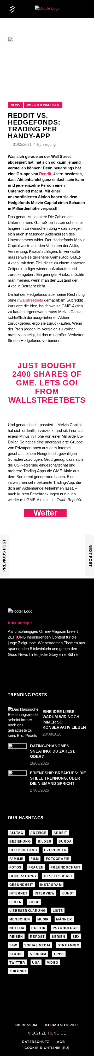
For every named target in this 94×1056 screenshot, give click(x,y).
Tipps (59, 954)
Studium (38, 954)
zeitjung (49, 144)
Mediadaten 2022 (62, 1025)
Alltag (16, 833)
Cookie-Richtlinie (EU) (47, 1048)
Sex (76, 937)
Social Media (37, 945)
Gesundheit (21, 885)
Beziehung (20, 841)
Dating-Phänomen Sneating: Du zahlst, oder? (52, 751)
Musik (43, 919)
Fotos (15, 867)
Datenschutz (35, 1042)
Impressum (26, 1025)
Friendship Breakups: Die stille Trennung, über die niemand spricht (58, 778)
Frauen (36, 867)
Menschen (19, 919)
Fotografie (57, 859)
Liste (58, 911)
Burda (65, 841)
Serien (58, 937)
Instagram (51, 885)
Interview (45, 893)
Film (35, 859)
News (15, 105)
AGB (61, 1042)
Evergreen (55, 850)
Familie (16, 859)
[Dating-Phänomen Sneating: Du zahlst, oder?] (17, 749)
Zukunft (17, 971)
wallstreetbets (47, 400)
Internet (18, 893)
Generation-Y (23, 876)
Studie (16, 954)
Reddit (45, 173)
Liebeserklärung (27, 911)
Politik (38, 928)
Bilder (44, 841)
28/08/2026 (52, 734)
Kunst (68, 893)
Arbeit (60, 833)
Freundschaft (65, 867)
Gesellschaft (58, 876)
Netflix (16, 928)
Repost (37, 937)
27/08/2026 (39, 790)
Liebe (34, 902)
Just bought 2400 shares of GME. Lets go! (47, 374)
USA (36, 962)
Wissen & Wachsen (43, 105)
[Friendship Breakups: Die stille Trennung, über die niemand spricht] (17, 776)
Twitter (17, 962)
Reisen (16, 937)
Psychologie (66, 928)
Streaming (68, 945)
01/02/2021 (23, 144)
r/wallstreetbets (30, 300)
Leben (15, 902)
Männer (64, 919)
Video (52, 962)
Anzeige (38, 833)
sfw (13, 945)
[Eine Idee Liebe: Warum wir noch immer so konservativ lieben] (23, 722)
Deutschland (23, 850)
